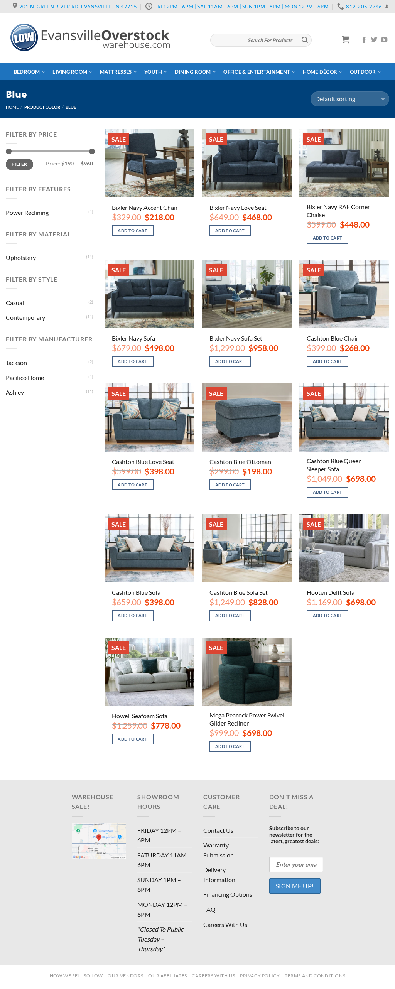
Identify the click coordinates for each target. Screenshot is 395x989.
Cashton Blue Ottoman (240, 461)
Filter (19, 164)
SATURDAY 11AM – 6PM (164, 860)
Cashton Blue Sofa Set (238, 592)
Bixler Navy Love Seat (238, 207)
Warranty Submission (218, 850)
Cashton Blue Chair (332, 338)
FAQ (209, 909)
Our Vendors (125, 976)
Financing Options (227, 894)
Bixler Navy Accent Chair (145, 207)
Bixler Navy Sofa (133, 338)
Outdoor (363, 72)
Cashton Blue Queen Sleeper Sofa (334, 465)
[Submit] (304, 40)
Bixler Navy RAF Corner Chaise (338, 210)
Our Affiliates (167, 976)
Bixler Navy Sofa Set (235, 338)
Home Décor (320, 72)
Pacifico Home (25, 377)
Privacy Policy (260, 976)
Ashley (15, 392)
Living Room (69, 72)
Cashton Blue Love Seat (143, 461)
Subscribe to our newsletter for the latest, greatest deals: (294, 834)
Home (12, 107)
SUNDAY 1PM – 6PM (159, 884)
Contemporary (25, 317)
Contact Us (218, 830)
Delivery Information (219, 874)
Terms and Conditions (315, 976)
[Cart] (346, 39)
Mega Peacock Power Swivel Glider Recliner (246, 719)
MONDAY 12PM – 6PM (162, 909)
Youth (153, 72)
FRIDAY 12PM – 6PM (159, 835)
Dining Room (193, 72)
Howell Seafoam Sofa (139, 715)
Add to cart (132, 230)
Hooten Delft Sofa (330, 592)
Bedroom (27, 72)
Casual (15, 302)
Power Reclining (27, 212)
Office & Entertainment (256, 72)
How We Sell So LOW (76, 976)
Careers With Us (225, 924)
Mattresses (116, 72)
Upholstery (21, 257)
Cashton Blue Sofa (136, 592)
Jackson (16, 362)
